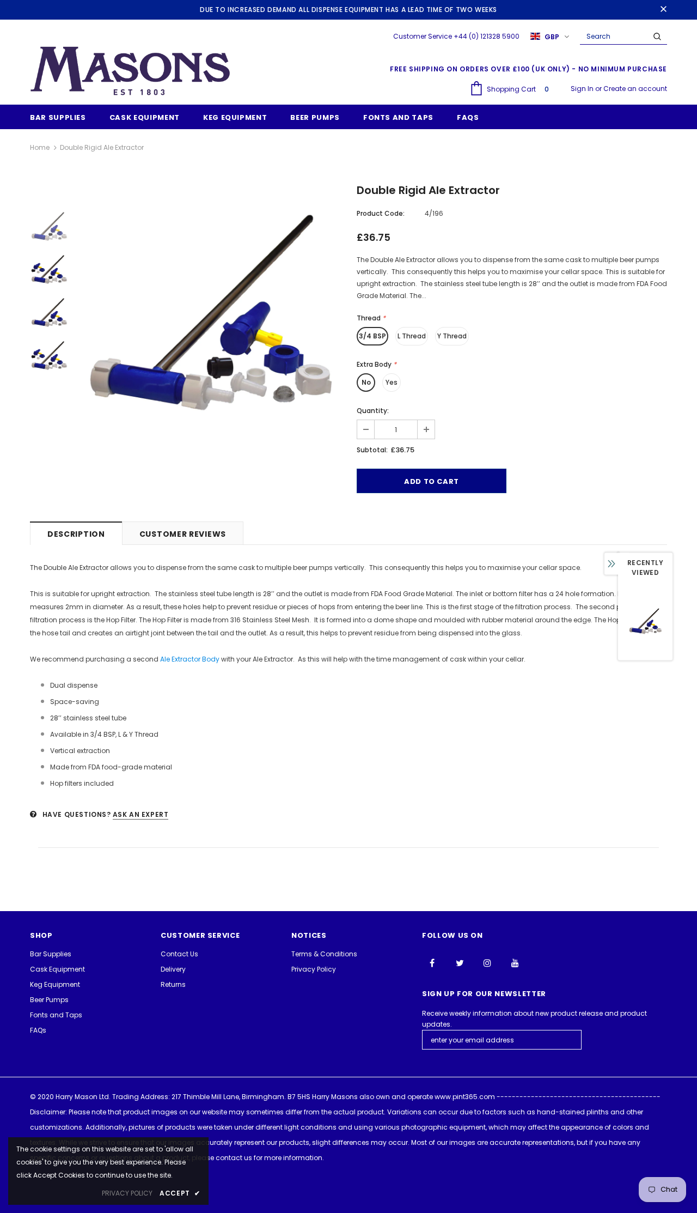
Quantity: (373, 410)
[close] (663, 9)
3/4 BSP (372, 336)
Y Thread (452, 336)
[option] (209, 312)
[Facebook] (432, 962)
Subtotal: (372, 449)
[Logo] (130, 70)
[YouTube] (515, 962)
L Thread (412, 336)
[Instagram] (487, 962)
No (366, 382)
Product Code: (381, 213)
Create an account (635, 88)
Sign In (583, 88)
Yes (392, 382)
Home (40, 147)
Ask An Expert (141, 814)
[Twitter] (459, 962)
